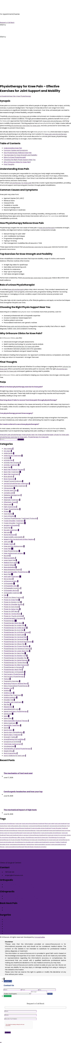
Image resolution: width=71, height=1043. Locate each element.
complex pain (9, 493)
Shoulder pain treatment (13, 702)
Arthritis (7, 458)
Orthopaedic (8, 583)
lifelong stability (9, 558)
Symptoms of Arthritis (12, 742)
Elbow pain (8, 504)
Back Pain (7, 467)
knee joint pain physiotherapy (11, 435)
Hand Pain (7, 528)
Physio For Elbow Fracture (13, 597)
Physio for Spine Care (11, 609)
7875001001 (4, 18)
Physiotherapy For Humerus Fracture (17, 649)
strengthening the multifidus (14, 739)
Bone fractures (9, 479)
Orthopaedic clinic (10, 586)
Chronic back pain (10, 490)
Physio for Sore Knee (11, 607)
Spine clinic (8, 718)
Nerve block (8, 579)
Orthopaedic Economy (12, 588)
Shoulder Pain (8, 700)
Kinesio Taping (9, 544)
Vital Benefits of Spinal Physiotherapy (17, 749)
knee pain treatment (42, 830)
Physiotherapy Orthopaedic (14, 672)
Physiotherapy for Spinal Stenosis (16, 660)
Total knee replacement (13, 744)
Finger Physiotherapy (11, 509)
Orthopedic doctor (10, 590)
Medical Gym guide (10, 563)
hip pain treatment (11, 530)
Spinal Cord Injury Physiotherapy (15, 711)
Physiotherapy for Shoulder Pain (15, 658)
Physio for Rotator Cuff (12, 602)
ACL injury (7, 451)
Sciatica (6, 690)
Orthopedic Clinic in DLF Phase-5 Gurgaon (19, 884)
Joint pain (7, 542)
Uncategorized (9, 746)
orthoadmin (4, 96)
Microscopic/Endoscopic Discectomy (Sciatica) (21, 926)
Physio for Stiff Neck (11, 611)
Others (6, 933)
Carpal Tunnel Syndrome (13, 481)
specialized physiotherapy (18, 844)
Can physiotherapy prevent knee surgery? (16, 413)
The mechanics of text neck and (18, 773)
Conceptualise (39, 937)
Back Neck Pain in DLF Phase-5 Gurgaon (18, 908)
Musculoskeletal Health (12, 569)
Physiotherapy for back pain (57, 837)
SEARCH (20, 439)
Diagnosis (7, 497)
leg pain (6, 556)
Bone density (8, 476)
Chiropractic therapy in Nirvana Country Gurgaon (22, 898)
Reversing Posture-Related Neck (15, 683)
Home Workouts (9, 535)
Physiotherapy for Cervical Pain (15, 637)
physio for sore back (60, 835)
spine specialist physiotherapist (14, 847)
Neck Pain (7, 574)
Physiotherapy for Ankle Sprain (15, 628)
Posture (6, 679)
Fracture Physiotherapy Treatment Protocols (20, 518)
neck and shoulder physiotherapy (51, 833)
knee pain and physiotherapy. (27, 830)
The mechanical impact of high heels (20, 810)
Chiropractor (8, 488)
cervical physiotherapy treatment (16, 483)
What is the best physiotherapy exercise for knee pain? (21, 387)
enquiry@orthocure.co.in (9, 20)
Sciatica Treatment (61, 842)
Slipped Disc (8, 707)
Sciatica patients (10, 697)
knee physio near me (29, 435)
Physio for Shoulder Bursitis (13, 604)
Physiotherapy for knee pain (38, 437)
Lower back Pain (10, 560)
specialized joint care (11, 709)
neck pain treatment (11, 576)
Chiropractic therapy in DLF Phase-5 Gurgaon (20, 896)
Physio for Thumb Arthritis (13, 616)
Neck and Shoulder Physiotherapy (16, 572)
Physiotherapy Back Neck (13, 623)
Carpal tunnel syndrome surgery (15, 924)
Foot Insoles (8, 514)
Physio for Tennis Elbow (12, 614)
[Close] (0, 1042)
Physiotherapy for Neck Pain (14, 653)
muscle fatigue (9, 565)
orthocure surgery (10, 581)
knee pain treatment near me (58, 830)
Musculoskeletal (9, 567)
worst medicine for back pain (14, 756)
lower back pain (28, 833)
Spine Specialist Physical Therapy (16, 721)
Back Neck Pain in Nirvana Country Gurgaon (19, 910)
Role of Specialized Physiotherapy (16, 686)
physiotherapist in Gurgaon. (14, 618)
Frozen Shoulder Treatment (14, 521)
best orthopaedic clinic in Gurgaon (18, 826)
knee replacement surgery (13, 553)
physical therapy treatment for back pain (41, 835)
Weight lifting (8, 751)
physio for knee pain (61, 435)
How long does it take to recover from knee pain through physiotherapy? (28, 400)
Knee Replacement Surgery (14, 922)
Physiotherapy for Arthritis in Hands (16, 632)
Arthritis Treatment (11, 465)
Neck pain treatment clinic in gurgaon (17, 835)
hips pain (7, 532)
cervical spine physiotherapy (58, 826)
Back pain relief (49, 823)
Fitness (6, 511)
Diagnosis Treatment (11, 500)
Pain (5, 595)
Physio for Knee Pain (11, 600)
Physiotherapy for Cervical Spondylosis (18, 642)
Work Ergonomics (10, 753)
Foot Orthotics (9, 516)
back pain (19, 823)
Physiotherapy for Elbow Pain (14, 644)
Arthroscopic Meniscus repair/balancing (18, 929)
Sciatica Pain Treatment (12, 695)
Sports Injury (8, 730)
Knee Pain (12, 96)
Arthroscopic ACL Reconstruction (16, 931)
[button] (35, 25)
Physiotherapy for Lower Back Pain (16, 651)
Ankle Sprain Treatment (12, 456)
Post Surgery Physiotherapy (14, 674)
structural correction (40, 847)
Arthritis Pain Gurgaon (12, 462)
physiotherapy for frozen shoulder (10, 840)
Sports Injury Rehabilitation (13, 732)
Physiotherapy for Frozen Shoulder (16, 646)
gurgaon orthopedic (11, 525)
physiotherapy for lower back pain (48, 840)
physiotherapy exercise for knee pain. (13, 437)
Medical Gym (37, 833)
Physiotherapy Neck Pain (13, 669)
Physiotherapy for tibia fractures (15, 665)
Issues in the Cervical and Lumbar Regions (19, 539)
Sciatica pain (8, 693)
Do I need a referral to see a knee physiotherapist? (19, 424)
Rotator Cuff (8, 688)
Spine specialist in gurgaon (43, 844)
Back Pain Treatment (11, 472)
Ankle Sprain (8, 453)
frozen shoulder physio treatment (41, 828)
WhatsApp (7, 996)
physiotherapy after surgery (16, 837)
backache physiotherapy (7, 823)
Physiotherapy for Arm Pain (14, 630)
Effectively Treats (10, 502)
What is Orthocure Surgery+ (14, 919)
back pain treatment (60, 823)
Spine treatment (10, 723)
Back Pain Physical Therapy (14, 469)
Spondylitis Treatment (12, 725)
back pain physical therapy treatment (33, 823)
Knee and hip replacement (13, 546)
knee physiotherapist (46, 435)
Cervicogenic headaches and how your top (23, 791)
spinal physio (30, 844)
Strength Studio (29, 847)
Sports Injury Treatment (12, 735)
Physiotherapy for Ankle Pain (14, 625)
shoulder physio (5, 844)
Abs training (8, 449)
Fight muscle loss (10, 507)
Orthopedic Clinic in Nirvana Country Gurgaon (20, 887)
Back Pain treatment (11, 474)
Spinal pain (8, 714)
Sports (6, 728)
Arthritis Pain (8, 460)
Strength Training (10, 737)
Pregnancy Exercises (11, 681)
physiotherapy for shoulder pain (24, 842)
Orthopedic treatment (12, 593)
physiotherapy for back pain (14, 635)
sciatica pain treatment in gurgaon (44, 842)
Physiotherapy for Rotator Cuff (15, 656)
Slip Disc (7, 704)
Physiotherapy (9, 621)
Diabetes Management (12, 495)
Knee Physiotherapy (23, 96)
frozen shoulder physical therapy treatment (18, 828)
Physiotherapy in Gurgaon (13, 667)
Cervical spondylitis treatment (15, 486)
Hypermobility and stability (13, 537)
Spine (6, 716)
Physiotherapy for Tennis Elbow (15, 663)
